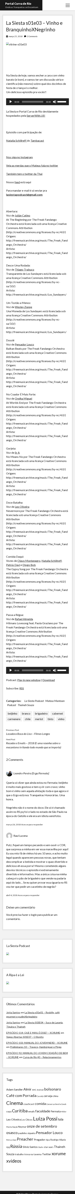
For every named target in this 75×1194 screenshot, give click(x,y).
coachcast (28, 1104)
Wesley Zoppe (23, 307)
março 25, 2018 (15, 36)
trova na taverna (33, 1154)
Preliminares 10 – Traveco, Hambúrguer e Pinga (35, 1046)
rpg (8, 1147)
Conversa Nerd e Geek (56, 1104)
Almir (27, 1089)
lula (60, 1119)
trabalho (19, 1154)
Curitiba (20, 1110)
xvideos (13, 1161)
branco (26, 713)
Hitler (63, 1111)
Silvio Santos (30, 1146)
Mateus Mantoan (55, 700)
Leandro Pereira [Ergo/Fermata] (31, 773)
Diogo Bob (29, 564)
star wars (48, 1147)
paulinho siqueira (26, 1133)
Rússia (16, 1146)
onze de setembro (42, 1126)
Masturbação (12, 1127)
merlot (39, 719)
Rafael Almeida (24, 619)
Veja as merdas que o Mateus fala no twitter (32, 165)
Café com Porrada (21, 1095)
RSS (21, 688)
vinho (61, 719)
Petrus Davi (11, 1140)
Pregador (39, 1139)
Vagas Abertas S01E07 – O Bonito (25, 1036)
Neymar (22, 1126)
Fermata (56, 1111)
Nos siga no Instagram (19, 157)
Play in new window (28, 680)
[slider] (62, 101)
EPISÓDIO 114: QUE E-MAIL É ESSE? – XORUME (33, 1032)
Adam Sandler (14, 1089)
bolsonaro (52, 1089)
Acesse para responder (32, 824)
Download (48, 680)
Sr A (17, 452)
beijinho (12, 713)
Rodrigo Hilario (58, 1139)
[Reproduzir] (10, 101)
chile (28, 719)
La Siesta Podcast (34, 700)
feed (17, 182)
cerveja (48, 1095)
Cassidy (40, 1096)
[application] (37, 101)
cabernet (57, 713)
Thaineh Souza (26, 705)
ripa (48, 1139)
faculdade (42, 1111)
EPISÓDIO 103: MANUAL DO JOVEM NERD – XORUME (37, 1042)
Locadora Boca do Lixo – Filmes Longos (28, 733)
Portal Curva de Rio (18, 3)
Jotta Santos (13, 1012)
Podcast (11, 705)
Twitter (46, 1154)
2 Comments (32, 36)
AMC (34, 1090)
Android (40, 1090)
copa (9, 1111)
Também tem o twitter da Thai (24, 173)
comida (40, 1103)
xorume (59, 1153)
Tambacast (37, 140)
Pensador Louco (24, 344)
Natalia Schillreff (16, 140)
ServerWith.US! (36, 115)
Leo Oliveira (22, 506)
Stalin (40, 1147)
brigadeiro (41, 713)
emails (31, 1111)
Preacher (25, 1139)
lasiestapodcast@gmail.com (24, 194)
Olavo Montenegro (28, 560)
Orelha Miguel (23, 398)
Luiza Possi (45, 1118)
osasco (12, 1132)
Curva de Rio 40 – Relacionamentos (42, 1057)
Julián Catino (22, 215)
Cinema (14, 1103)
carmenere (14, 719)
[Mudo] (54, 101)
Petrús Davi (13, 564)
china (55, 1096)
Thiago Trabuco (24, 269)
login (34, 914)
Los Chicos (26, 1119)
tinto (50, 719)
